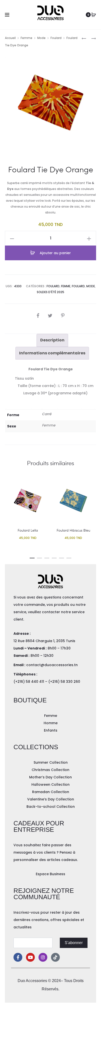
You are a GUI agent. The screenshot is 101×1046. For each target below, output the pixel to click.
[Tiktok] (55, 957)
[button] (32, 557)
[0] (93, 14)
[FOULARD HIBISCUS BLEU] (91, 38)
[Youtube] (30, 957)
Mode (41, 38)
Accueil (10, 38)
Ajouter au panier (55, 252)
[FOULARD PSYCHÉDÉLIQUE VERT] (83, 38)
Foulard (56, 38)
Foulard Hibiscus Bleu (73, 530)
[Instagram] (42, 957)
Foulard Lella (28, 530)
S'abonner (74, 943)
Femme (26, 38)
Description (52, 340)
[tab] (52, 340)
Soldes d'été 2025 (50, 292)
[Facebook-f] (17, 957)
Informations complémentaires (52, 353)
